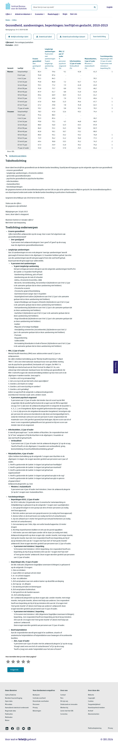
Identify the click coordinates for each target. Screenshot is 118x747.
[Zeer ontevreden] (8, 661)
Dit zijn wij (64, 701)
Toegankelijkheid (94, 704)
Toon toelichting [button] (99, 37)
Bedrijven (36, 695)
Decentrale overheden (41, 701)
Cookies (91, 701)
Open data (8, 701)
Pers (61, 698)
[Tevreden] (23, 661)
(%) (50, 58)
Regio (65, 14)
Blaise (7, 720)
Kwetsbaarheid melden (96, 707)
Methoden (8, 717)
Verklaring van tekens (17, 156)
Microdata (8, 704)
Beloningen (37, 711)
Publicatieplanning (94, 728)
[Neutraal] (18, 661)
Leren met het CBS (66, 711)
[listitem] (7, 728)
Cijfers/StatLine (10, 695)
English (109, 7)
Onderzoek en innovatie (68, 704)
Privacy (35, 707)
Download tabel (45, 37)
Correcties (64, 714)
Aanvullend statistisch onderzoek (17, 707)
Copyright (91, 698)
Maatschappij (53, 14)
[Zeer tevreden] (28, 661)
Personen (36, 704)
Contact (63, 695)
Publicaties (9, 714)
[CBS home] (16, 5)
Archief (90, 711)
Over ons (73, 14)
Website (91, 695)
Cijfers (8, 14)
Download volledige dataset (73, 37)
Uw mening (116, 367)
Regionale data (10, 711)
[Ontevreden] (13, 661)
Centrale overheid (39, 698)
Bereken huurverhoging (13, 698)
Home (8, 20)
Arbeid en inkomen (22, 14)
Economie (39, 14)
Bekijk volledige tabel (19, 37)
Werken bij (64, 707)
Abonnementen (93, 714)
